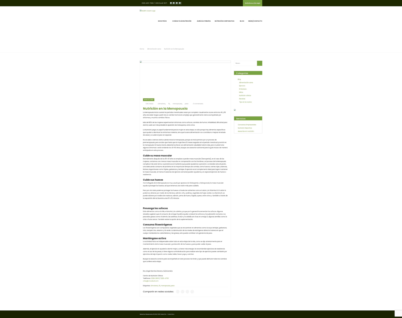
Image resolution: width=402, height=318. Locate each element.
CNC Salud (149, 104)
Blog (242, 21)
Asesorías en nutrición (246, 131)
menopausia (177, 104)
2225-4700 (165, 278)
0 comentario (198, 104)
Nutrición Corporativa (224, 21)
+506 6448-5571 (161, 3)
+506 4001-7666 (147, 3)
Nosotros (162, 21)
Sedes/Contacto (255, 21)
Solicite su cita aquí (252, 3)
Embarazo (243, 89)
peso (186, 104)
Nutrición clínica (245, 95)
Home (142, 49)
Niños (241, 92)
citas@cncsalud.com (150, 281)
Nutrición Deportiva (245, 128)
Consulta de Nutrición (181, 21)
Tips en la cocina (245, 102)
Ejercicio (242, 86)
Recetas (242, 99)
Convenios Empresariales (247, 125)
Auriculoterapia (204, 21)
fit (169, 104)
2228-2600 (155, 278)
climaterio (161, 104)
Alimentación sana (154, 49)
